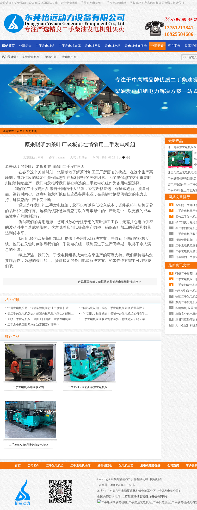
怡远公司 (51, 57)
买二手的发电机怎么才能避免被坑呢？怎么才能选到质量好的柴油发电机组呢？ (57, 313)
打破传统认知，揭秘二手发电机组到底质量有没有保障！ (117, 308)
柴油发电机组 (31, 57)
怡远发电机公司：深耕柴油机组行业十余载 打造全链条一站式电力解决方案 (55, 308)
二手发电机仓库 (70, 46)
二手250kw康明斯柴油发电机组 (28, 445)
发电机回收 (93, 46)
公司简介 (25, 46)
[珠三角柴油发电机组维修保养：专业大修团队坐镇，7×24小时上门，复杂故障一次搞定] (180, 168)
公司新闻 (157, 46)
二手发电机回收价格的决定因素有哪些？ (33, 324)
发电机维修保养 (136, 46)
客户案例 (174, 46)
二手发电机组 (45, 46)
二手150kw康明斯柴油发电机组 (88, 387)
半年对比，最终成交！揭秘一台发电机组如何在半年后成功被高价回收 (126, 313)
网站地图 (156, 479)
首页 (20, 131)
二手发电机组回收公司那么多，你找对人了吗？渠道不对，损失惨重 (124, 319)
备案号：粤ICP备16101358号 (117, 485)
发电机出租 (113, 46)
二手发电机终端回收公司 (28, 387)
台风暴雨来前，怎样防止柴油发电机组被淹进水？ (109, 281)
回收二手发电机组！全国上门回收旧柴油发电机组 (39, 319)
